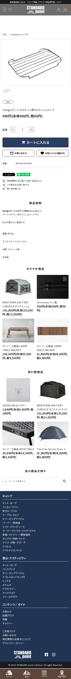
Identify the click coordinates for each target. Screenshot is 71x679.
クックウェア (8, 592)
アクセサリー (9, 588)
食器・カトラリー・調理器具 (16, 534)
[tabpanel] (35, 63)
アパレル (6, 546)
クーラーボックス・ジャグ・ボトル (19, 530)
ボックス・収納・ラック (13, 538)
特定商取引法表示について (16, 639)
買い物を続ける (11, 188)
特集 (4, 619)
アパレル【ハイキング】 (13, 577)
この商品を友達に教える (15, 184)
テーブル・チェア (10, 514)
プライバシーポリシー (13, 643)
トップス (6, 581)
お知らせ (7, 611)
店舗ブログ (8, 615)
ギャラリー (7, 623)
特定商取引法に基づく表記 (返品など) (22, 180)
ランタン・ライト (10, 507)
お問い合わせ (18, 153)
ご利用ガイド (9, 631)
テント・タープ (9, 503)
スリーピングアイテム (13, 518)
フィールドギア (10, 596)
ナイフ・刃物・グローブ (13, 542)
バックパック (8, 569)
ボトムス (6, 584)
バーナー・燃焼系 (11, 522)
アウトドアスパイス (12, 550)
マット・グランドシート (13, 526)
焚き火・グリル (9, 511)
